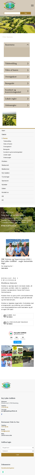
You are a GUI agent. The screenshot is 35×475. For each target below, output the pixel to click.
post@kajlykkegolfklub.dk (9, 411)
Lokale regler (7, 154)
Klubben (4, 161)
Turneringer (5, 177)
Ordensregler (7, 157)
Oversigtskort (7, 146)
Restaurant (5, 165)
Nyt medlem (5, 173)
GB (3, 196)
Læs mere (4, 247)
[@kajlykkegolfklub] (11, 333)
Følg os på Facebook (9, 226)
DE (3, 200)
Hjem (3, 130)
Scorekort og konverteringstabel (12, 152)
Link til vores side (6, 435)
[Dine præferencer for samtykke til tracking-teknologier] (3, 472)
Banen (5, 138)
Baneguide (6, 149)
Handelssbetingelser (7, 468)
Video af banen (7, 144)
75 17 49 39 (4, 427)
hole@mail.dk (5, 431)
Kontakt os (5, 192)
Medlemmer (5, 169)
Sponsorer (5, 181)
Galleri (4, 188)
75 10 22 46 (4, 407)
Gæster (4, 134)
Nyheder (4, 184)
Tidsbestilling (7, 141)
